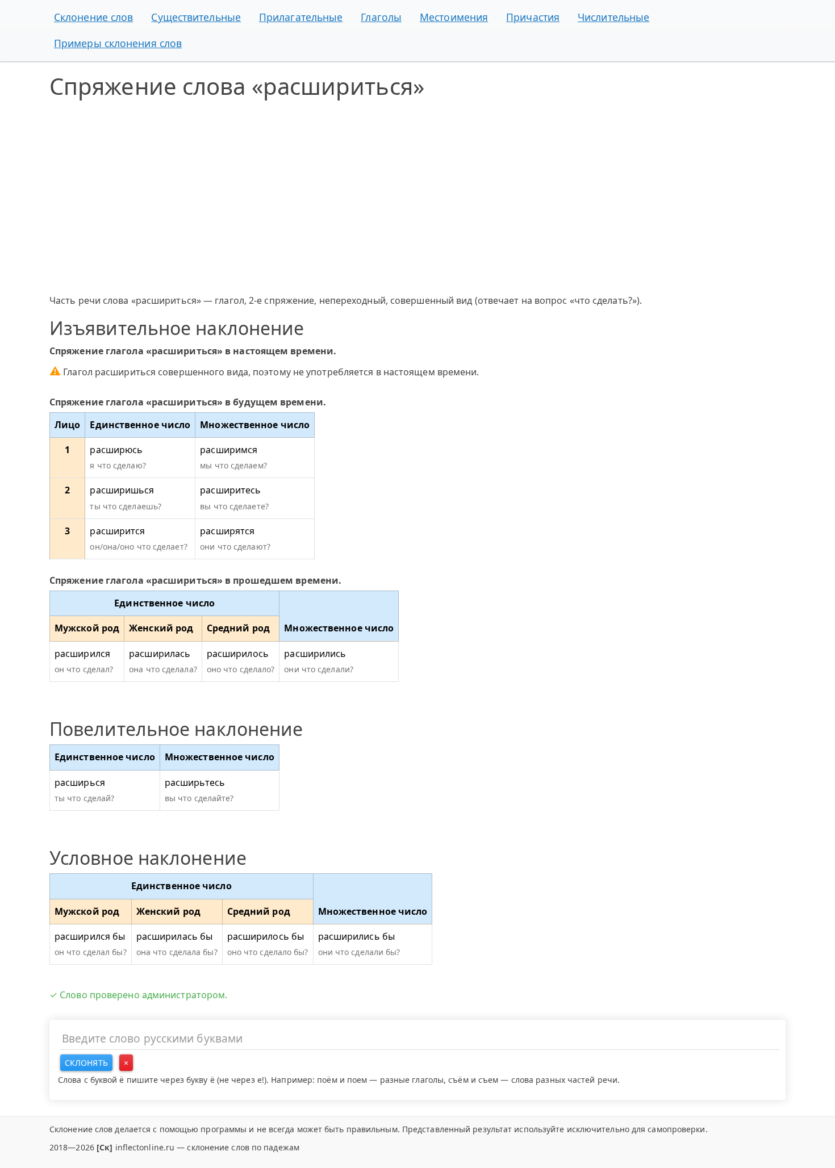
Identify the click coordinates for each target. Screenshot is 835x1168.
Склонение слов (93, 17)
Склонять (86, 1062)
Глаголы (381, 17)
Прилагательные (301, 17)
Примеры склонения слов (118, 43)
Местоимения (454, 17)
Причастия (533, 17)
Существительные (196, 17)
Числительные (613, 17)
